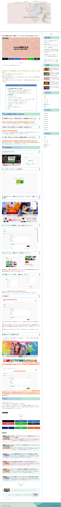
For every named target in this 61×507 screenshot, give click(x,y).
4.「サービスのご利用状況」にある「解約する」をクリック (19, 100)
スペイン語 (46, 100)
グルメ (45, 98)
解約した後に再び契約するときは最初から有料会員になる (18, 91)
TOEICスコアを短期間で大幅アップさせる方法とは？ (51, 41)
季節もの (45, 106)
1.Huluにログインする (12, 96)
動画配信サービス (5, 412)
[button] (37, 59)
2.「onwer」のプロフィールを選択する (15, 97)
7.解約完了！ (11, 105)
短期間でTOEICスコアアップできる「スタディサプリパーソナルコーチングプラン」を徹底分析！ (51, 46)
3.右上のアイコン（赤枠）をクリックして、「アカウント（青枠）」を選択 (21, 99)
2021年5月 (46, 121)
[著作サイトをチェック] (8, 428)
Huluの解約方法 (10, 94)
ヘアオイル (46, 102)
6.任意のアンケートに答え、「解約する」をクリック (18, 103)
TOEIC (45, 96)
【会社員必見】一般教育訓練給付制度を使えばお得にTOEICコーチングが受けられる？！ (51, 51)
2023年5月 (46, 117)
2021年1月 (46, 129)
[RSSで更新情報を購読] (34, 428)
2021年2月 (46, 127)
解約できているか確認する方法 (14, 106)
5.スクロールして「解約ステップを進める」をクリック (18, 102)
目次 (19, 85)
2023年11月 (46, 113)
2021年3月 (46, 125)
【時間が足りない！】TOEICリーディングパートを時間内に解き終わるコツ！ (51, 56)
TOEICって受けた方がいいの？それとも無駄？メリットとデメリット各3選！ (51, 60)
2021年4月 (46, 123)
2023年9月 (46, 115)
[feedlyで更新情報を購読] (21, 428)
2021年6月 (46, 119)
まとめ (9, 108)
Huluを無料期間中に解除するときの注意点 (15, 88)
